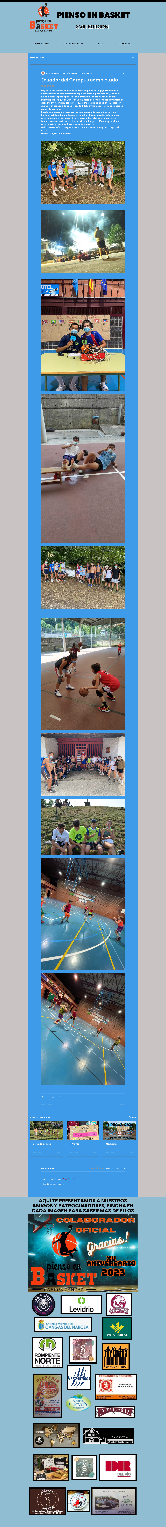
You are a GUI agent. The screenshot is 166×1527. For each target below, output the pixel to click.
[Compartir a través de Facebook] (42, 1097)
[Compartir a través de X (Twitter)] (48, 1097)
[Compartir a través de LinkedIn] (53, 1097)
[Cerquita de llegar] (46, 1130)
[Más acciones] (123, 73)
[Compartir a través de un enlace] (59, 1097)
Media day (111, 1143)
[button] (133, 58)
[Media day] (119, 1130)
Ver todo (132, 1117)
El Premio (74, 1143)
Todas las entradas (38, 58)
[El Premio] (83, 1130)
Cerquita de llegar (42, 1143)
